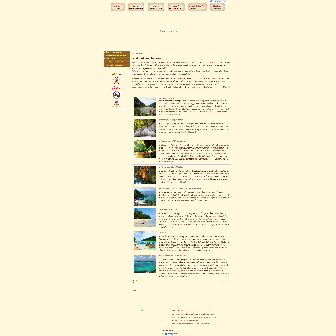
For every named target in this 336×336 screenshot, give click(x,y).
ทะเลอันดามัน (189, 63)
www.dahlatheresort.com (201, 323)
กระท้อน (135, 65)
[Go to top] (225, 281)
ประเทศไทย (168, 63)
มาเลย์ (202, 65)
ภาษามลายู (214, 63)
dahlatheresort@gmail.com (184, 323)
